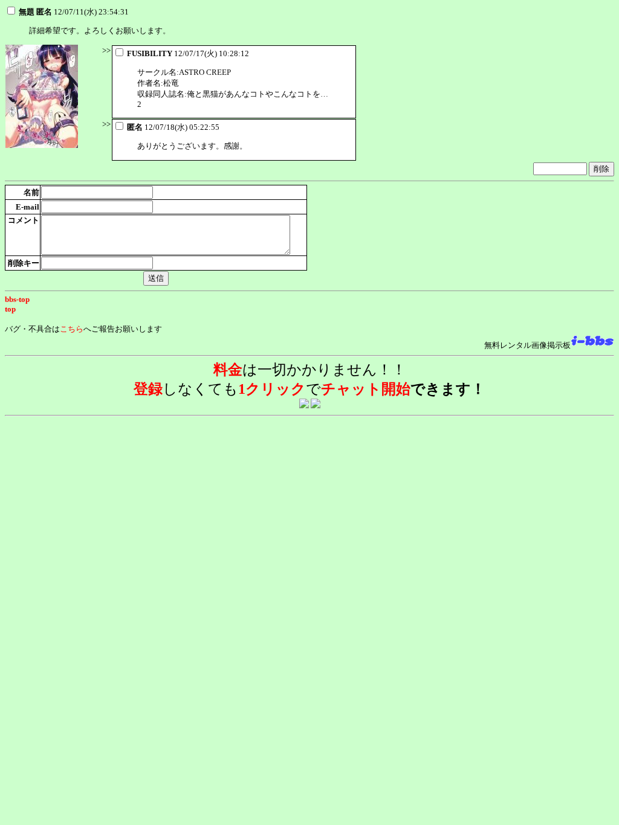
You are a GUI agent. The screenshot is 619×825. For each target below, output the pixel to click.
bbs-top (17, 299)
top (10, 308)
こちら (71, 328)
